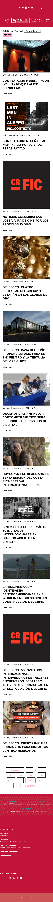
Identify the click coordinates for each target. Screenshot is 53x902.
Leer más (7, 93)
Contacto (32, 8)
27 (21, 780)
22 (12, 775)
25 (43, 775)
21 (43, 770)
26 (10, 780)
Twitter (22, 8)
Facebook (19, 8)
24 (32, 775)
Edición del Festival (13, 31)
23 (22, 775)
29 (41, 780)
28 (31, 780)
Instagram (28, 8)
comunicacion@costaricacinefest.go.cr (15, 848)
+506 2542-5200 (6, 836)
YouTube (25, 8)
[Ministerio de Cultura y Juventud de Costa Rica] (26, 20)
